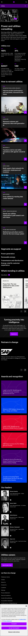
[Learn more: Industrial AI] (14, 152)
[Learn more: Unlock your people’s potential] (14, 235)
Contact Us (3, 585)
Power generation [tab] (8, 253)
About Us (3, 582)
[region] (14, 620)
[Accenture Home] (14, 2)
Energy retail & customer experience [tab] (10, 264)
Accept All (13, 623)
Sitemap (3, 590)
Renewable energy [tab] (8, 257)
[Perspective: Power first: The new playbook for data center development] (12, 293)
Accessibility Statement (6, 600)
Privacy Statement (5, 592)
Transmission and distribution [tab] (12, 260)
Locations (3, 587)
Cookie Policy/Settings (6, 598)
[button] (14, 334)
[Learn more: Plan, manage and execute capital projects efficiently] (14, 99)
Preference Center (5, 577)
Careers (3, 579)
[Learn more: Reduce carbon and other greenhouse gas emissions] (14, 215)
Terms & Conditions (6, 595)
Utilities (3, 6)
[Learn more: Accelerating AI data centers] (14, 198)
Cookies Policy (22, 619)
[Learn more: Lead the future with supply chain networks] (14, 175)
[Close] (26, 606)
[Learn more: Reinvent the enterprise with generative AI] (14, 128)
